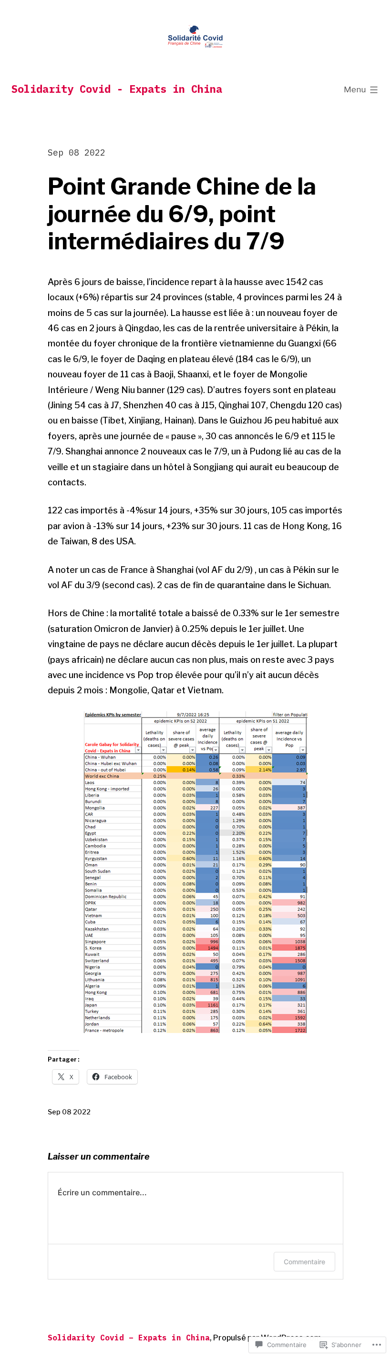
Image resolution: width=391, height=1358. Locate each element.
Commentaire (304, 1262)
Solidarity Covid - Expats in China (116, 89)
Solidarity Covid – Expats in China (129, 1337)
